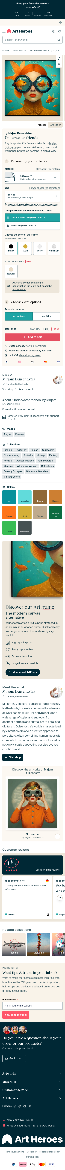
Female (8, 460)
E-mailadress (10, 999)
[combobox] (29, 40)
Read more (24, 389)
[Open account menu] (54, 31)
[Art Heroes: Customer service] (61, 1089)
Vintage (41, 455)
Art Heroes (10, 1098)
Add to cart (35, 337)
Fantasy (53, 455)
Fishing (8, 450)
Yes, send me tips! (16, 1014)
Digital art (21, 450)
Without (21, 316)
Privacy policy (32, 1156)
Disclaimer (32, 1151)
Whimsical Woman (27, 466)
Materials (9, 1081)
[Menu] (4, 31)
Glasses (8, 466)
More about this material (48, 169)
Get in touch (16, 1058)
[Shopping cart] (60, 31)
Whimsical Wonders (37, 471)
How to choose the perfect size (44, 188)
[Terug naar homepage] (19, 31)
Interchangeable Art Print (23, 225)
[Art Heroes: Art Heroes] (61, 1098)
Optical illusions (25, 460)
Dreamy (19, 434)
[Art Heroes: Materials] (61, 1081)
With (48, 316)
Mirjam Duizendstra (20, 133)
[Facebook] (25, 1106)
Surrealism (48, 450)
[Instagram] (15, 1106)
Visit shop (8, 389)
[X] (30, 1106)
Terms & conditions (15, 1151)
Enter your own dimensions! (33, 204)
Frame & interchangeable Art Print (28, 217)
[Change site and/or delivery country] (60, 22)
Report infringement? (49, 1151)
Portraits (28, 455)
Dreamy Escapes (13, 471)
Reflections (47, 466)
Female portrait (46, 460)
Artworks (9, 1073)
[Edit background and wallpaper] (59, 64)
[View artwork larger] (59, 58)
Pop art (34, 450)
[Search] (59, 40)
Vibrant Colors (12, 476)
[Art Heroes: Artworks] (61, 1073)
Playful (7, 434)
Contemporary (12, 455)
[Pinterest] (20, 1106)
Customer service (15, 1090)
